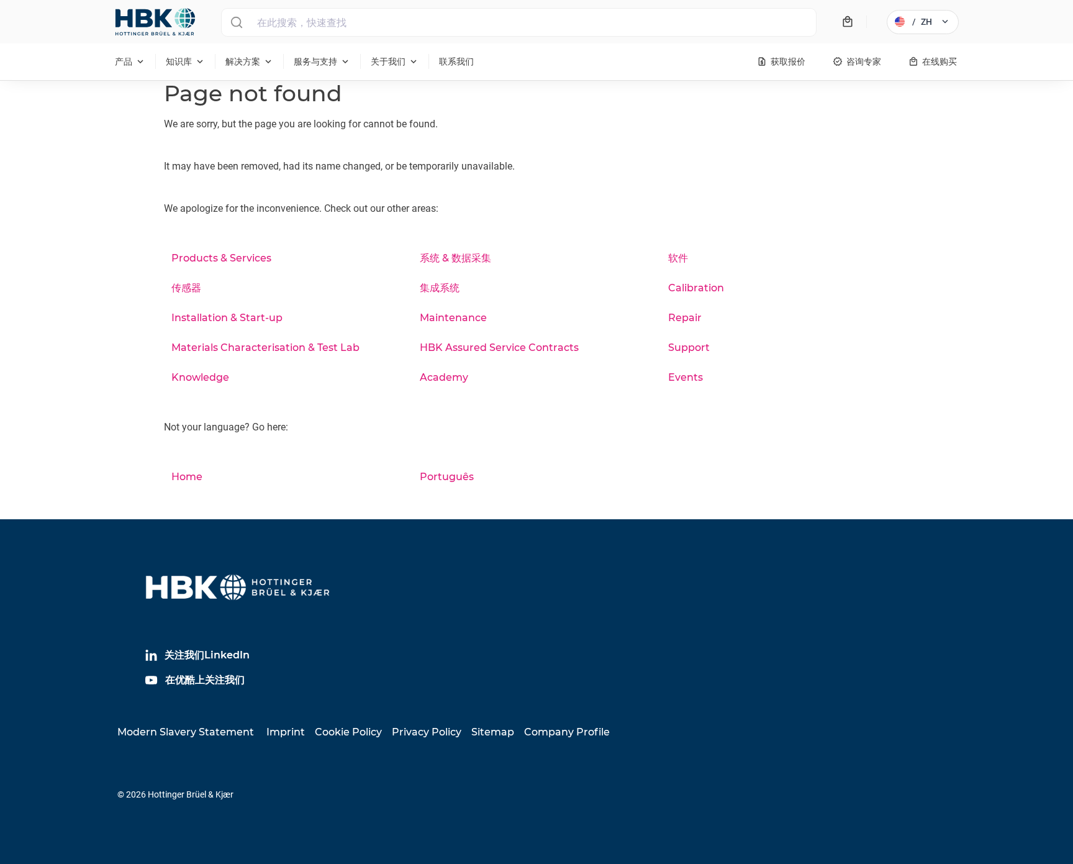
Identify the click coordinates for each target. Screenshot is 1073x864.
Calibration (696, 288)
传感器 (186, 288)
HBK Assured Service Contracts (499, 347)
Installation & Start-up (227, 318)
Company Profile (567, 732)
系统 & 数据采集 (455, 258)
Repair (685, 318)
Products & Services (221, 258)
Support (689, 347)
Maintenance (453, 318)
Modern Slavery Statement (185, 732)
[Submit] (236, 22)
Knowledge (200, 377)
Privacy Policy (426, 732)
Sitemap (492, 732)
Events (685, 377)
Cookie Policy (348, 732)
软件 (678, 258)
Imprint (285, 732)
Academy (444, 377)
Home (186, 477)
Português (447, 477)
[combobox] (519, 22)
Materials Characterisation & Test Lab (265, 347)
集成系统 (440, 288)
